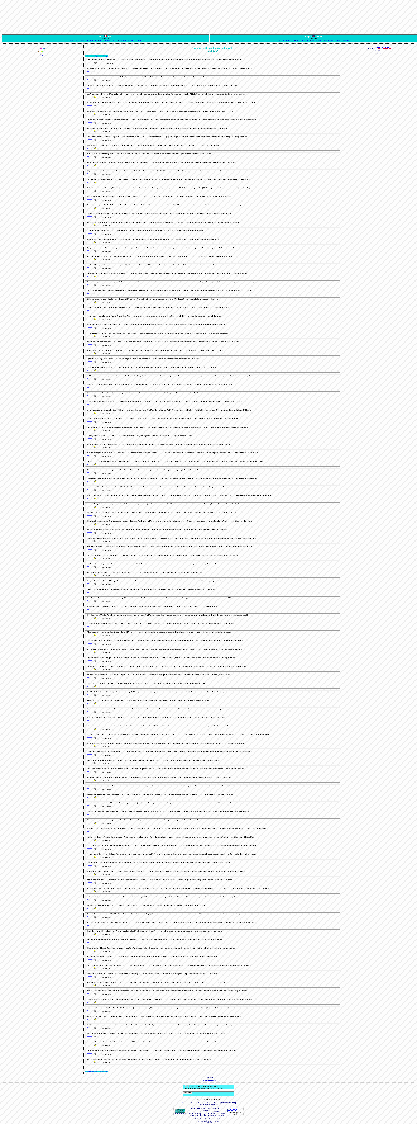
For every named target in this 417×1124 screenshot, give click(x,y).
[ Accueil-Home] (189, 1103)
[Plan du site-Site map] (205, 1103)
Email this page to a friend (234, 1113)
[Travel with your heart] (211, 1104)
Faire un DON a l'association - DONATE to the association (206, 1109)
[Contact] (201, 1104)
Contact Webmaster (180, 1113)
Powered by (42, 55)
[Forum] (217, 1103)
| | (72, 40)
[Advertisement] (208, 16)
